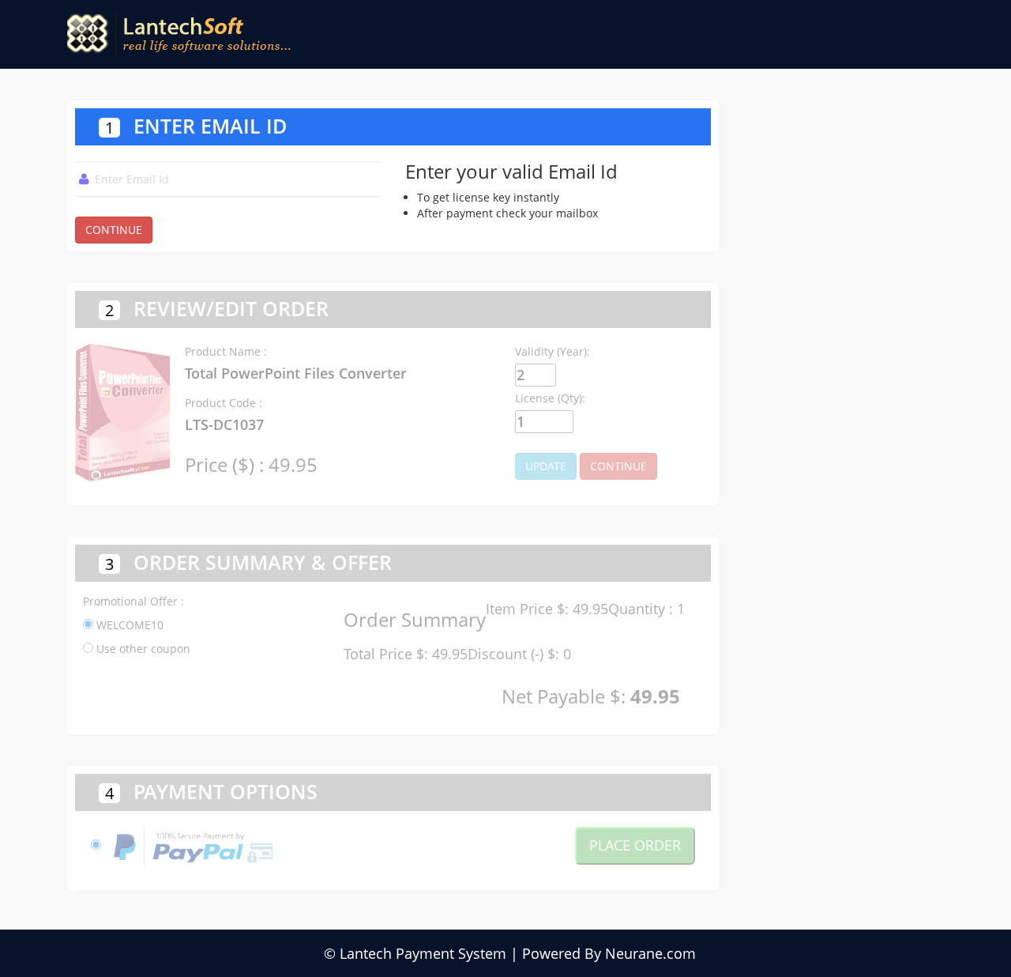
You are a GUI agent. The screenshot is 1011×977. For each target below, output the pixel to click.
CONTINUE (113, 229)
